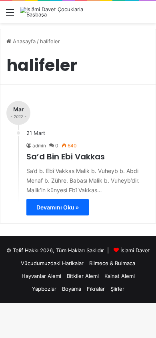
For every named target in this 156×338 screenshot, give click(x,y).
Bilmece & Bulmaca (112, 263)
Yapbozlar (44, 289)
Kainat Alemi (119, 276)
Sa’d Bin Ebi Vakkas (65, 156)
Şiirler (117, 289)
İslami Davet (135, 250)
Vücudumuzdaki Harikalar (52, 263)
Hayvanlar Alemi (41, 276)
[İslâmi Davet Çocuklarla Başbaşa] (52, 12)
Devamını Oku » (57, 207)
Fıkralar (96, 289)
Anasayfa (23, 41)
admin (39, 146)
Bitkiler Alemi (83, 276)
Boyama (71, 289)
